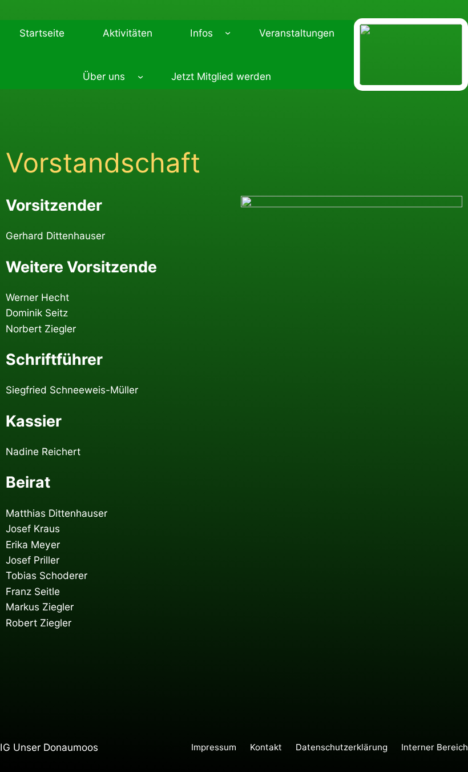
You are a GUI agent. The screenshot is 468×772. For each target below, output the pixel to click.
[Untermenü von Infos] (228, 32)
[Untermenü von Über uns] (140, 76)
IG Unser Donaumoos (49, 747)
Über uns (104, 76)
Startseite (41, 33)
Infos (201, 33)
